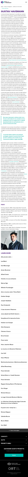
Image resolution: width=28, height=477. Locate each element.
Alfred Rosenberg (11, 65)
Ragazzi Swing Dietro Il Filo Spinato (11, 384)
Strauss (25, 174)
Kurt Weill (4, 425)
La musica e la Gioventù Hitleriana (11, 349)
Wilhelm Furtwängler (7, 287)
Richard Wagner (5, 412)
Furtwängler (3, 171)
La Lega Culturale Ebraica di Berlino (11, 397)
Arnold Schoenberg (21, 60)
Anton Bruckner (5, 270)
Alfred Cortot (5, 274)
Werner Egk (4, 283)
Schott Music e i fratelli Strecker (10, 375)
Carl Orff (3, 353)
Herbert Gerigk (5, 296)
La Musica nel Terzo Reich (17, 6)
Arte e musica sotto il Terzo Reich (11, 292)
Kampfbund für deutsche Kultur (10, 318)
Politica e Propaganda (8, 6)
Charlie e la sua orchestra (8, 279)
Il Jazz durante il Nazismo (8, 309)
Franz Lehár (4, 340)
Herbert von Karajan (7, 322)
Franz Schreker (16, 102)
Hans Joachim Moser (7, 344)
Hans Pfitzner (5, 358)
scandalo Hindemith (13, 161)
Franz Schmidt (5, 371)
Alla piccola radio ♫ (6, 257)
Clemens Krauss (6, 331)
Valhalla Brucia (5, 416)
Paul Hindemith (12, 60)
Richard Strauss (5, 393)
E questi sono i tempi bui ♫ (9, 407)
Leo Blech (4, 261)
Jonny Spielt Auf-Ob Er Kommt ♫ (10, 314)
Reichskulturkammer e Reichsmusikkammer (14, 362)
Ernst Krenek (5, 336)
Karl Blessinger (5, 265)
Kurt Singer (4, 388)
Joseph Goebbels (6, 301)
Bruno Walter (5, 421)
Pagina (2, 6)
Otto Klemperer (5, 327)
